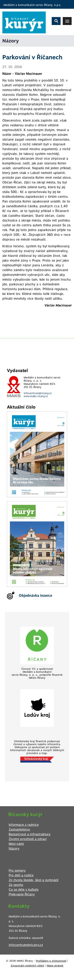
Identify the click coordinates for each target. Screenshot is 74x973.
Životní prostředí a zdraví (28, 839)
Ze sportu (16, 885)
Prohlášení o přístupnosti (51, 960)
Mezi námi (16, 844)
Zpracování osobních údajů (27, 965)
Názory (14, 848)
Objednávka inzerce (35, 595)
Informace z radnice (24, 825)
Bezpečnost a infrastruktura (29, 834)
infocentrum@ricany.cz (38, 393)
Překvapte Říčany (22, 894)
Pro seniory (17, 870)
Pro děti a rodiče (21, 875)
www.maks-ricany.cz (36, 396)
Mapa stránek (55, 965)
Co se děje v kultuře (23, 889)
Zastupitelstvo (19, 829)
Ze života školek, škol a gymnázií (33, 880)
